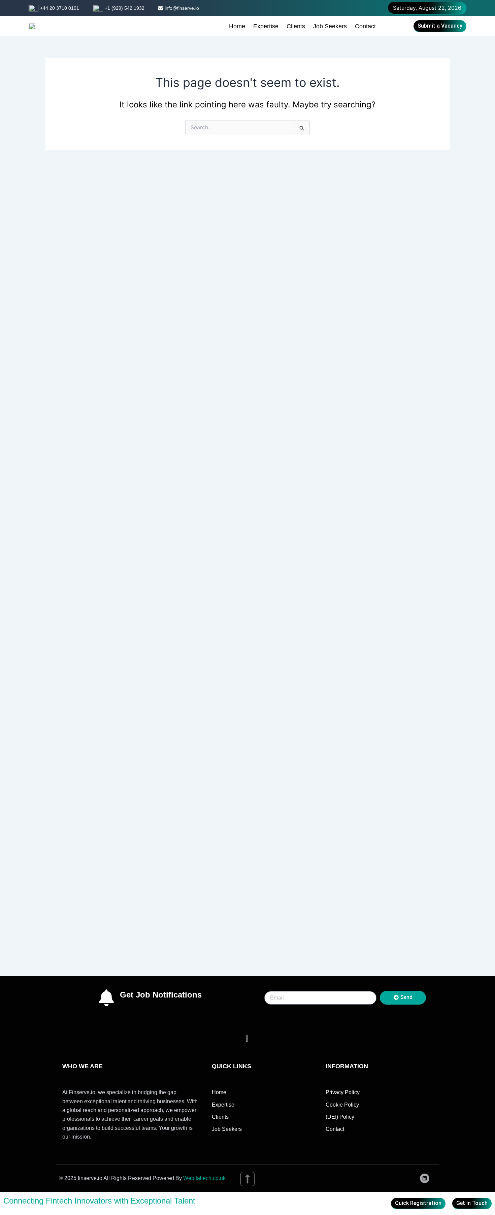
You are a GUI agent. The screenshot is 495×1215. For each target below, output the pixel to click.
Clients (296, 26)
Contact (365, 26)
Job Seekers (330, 26)
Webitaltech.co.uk (204, 1178)
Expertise (265, 26)
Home (237, 26)
